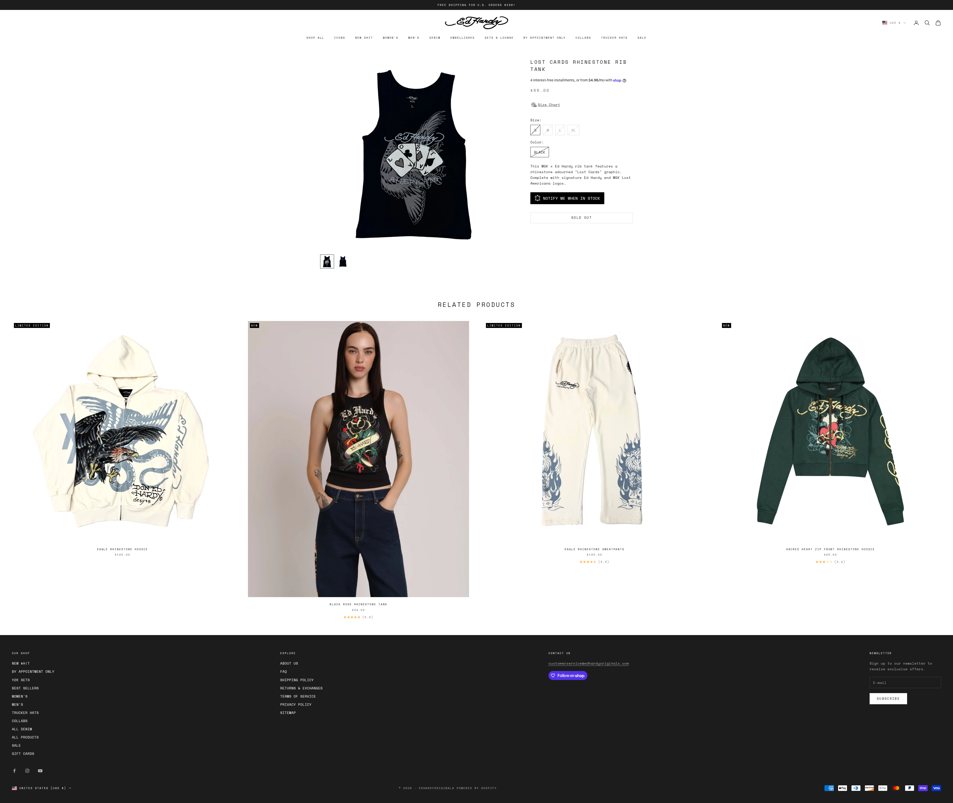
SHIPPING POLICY (297, 679)
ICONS (339, 38)
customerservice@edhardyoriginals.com (588, 663)
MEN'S (413, 38)
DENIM (435, 38)
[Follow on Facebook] (14, 770)
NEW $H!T (21, 663)
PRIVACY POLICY (295, 704)
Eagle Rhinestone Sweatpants (595, 549)
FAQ (283, 671)
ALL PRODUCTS (25, 737)
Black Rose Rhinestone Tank (358, 604)
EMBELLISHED (462, 38)
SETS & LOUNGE (499, 38)
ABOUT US (289, 663)
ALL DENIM (22, 729)
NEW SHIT (364, 38)
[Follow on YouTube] (40, 770)
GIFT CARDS (23, 753)
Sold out (581, 217)
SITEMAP (288, 712)
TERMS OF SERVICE (298, 696)
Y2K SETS (21, 679)
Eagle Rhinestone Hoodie (122, 549)
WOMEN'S (391, 38)
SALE (642, 38)
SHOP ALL (315, 38)
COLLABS (583, 38)
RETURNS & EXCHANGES (301, 688)
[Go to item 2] (343, 261)
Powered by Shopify (477, 788)
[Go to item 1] (327, 261)
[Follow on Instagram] (27, 770)
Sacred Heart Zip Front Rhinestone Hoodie (830, 549)
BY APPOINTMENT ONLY (544, 38)
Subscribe (888, 698)
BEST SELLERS (25, 688)
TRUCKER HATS (614, 38)
